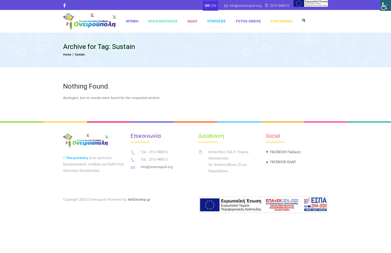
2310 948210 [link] (279, 6)
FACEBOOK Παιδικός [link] (285, 152)
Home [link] (67, 54)
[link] (385, 5)
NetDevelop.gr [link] (139, 200)
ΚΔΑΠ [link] (192, 21)
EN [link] (214, 6)
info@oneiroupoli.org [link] (245, 6)
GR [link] (207, 6)
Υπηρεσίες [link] (216, 21)
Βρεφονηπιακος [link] (163, 21)
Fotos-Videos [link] (248, 21)
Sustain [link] (80, 54)
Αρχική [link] (132, 21)
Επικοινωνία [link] (282, 21)
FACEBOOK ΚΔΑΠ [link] (283, 162)
